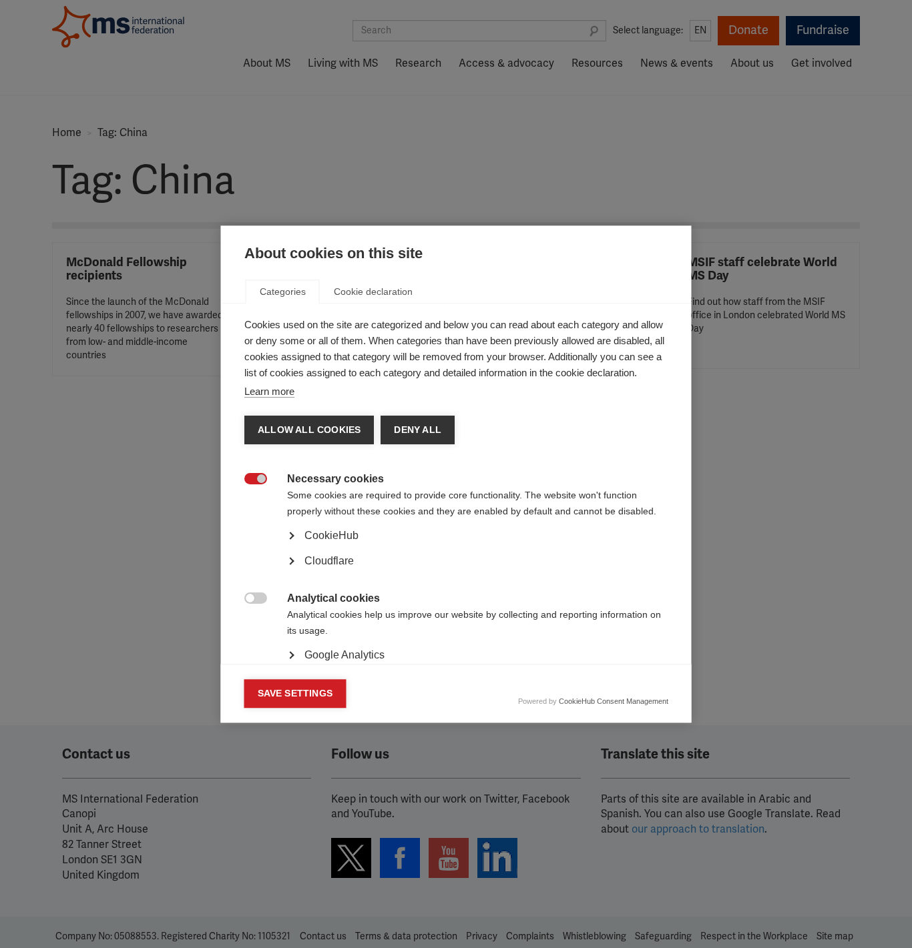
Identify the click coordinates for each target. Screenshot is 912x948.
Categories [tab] (283, 291)
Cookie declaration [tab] (373, 291)
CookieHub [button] (331, 535)
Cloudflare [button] (329, 560)
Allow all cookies (309, 430)
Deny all (417, 430)
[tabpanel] (456, 573)
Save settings (295, 693)
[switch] (248, 480)
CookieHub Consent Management (613, 701)
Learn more (269, 391)
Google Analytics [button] (344, 654)
